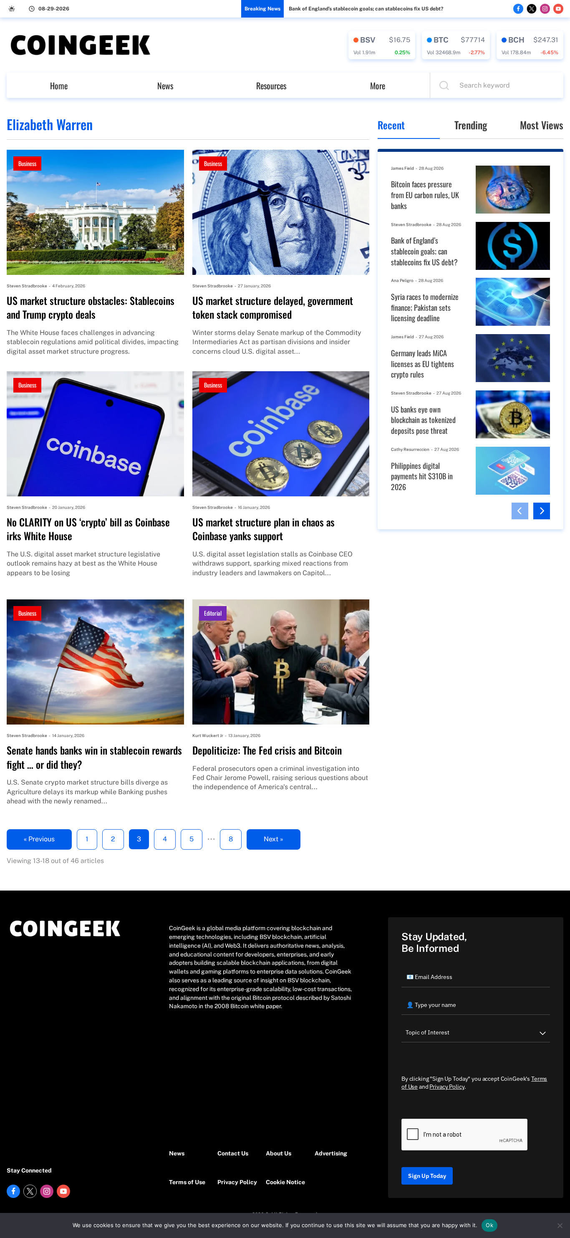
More (377, 85)
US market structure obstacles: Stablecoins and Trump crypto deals (90, 308)
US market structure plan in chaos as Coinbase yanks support (263, 529)
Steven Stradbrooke (27, 285)
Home (59, 85)
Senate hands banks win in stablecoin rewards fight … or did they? (94, 757)
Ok (489, 1225)
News (165, 85)
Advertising (331, 1153)
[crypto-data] (381, 45)
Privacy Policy (237, 1182)
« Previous (39, 839)
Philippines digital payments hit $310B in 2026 (422, 476)
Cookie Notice (285, 1182)
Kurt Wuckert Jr (207, 735)
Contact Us (232, 1153)
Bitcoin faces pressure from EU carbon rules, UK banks (425, 195)
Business (27, 163)
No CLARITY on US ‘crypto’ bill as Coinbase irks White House (88, 529)
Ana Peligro (402, 280)
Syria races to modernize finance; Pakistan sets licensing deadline (425, 307)
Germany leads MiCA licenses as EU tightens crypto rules (422, 364)
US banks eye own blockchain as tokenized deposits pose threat (423, 420)
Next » (273, 839)
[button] (520, 511)
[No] (559, 1225)
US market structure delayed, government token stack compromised (272, 308)
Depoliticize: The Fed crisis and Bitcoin (267, 750)
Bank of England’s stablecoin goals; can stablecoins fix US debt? (366, 9)
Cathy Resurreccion (410, 449)
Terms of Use (187, 1182)
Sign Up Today (427, 1176)
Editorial (213, 613)
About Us (278, 1153)
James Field (402, 168)
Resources (271, 85)
